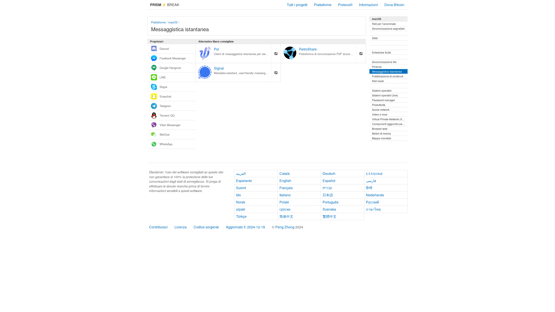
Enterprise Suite (381, 52)
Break (164, 4)
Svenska (329, 209)
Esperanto (244, 180)
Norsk (240, 202)
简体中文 (286, 216)
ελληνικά (374, 173)
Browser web (379, 128)
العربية (241, 173)
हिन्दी (369, 187)
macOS (173, 22)
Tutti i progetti (297, 4)
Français (286, 187)
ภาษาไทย (373, 209)
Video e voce (379, 114)
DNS (375, 38)
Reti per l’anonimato (384, 24)
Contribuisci (158, 226)
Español (329, 180)
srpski (240, 209)
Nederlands (375, 194)
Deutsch (329, 173)
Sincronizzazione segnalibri (388, 28)
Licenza (181, 226)
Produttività (378, 105)
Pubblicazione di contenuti (387, 76)
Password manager (383, 100)
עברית (327, 187)
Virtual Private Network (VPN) (389, 119)
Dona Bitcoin (394, 4)
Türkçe (241, 216)
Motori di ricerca (381, 133)
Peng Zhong (285, 226)
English (285, 180)
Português (330, 202)
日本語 (328, 194)
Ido (238, 194)
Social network (380, 109)
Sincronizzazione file (384, 62)
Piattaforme (322, 4)
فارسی (371, 180)
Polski (284, 202)
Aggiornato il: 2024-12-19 (245, 226)
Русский (372, 202)
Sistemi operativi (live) (385, 95)
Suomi (241, 187)
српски (284, 209)
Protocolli (345, 4)
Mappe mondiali (381, 138)
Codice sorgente (206, 226)
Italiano (285, 194)
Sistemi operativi (382, 90)
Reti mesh (378, 81)
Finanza (377, 66)
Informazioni (368, 4)
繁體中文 (329, 216)
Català (284, 173)
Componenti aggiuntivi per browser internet (390, 124)
